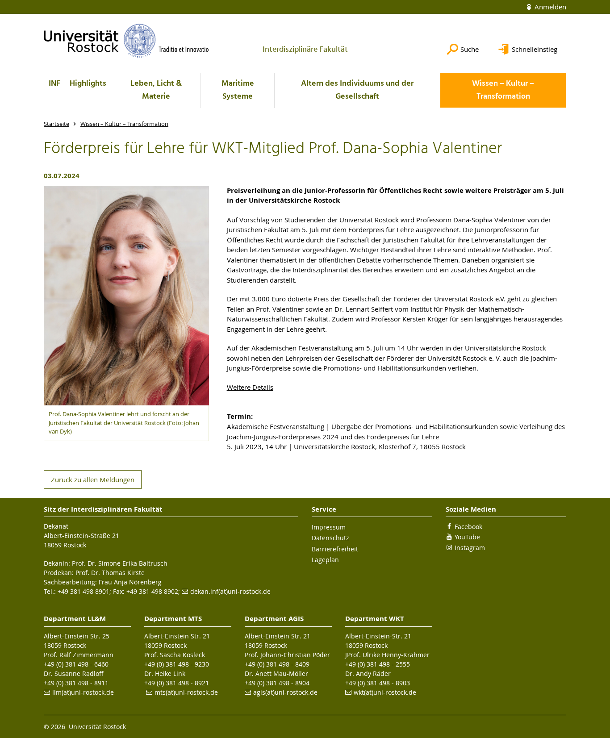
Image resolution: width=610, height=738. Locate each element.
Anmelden (549, 6)
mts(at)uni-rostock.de (186, 692)
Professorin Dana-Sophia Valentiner (471, 219)
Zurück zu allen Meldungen (92, 479)
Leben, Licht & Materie (156, 90)
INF (54, 83)
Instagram (470, 547)
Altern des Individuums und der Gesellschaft (357, 90)
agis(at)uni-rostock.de (285, 692)
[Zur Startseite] (126, 40)
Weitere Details (250, 387)
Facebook (468, 526)
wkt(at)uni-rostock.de (385, 692)
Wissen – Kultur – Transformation (503, 90)
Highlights (88, 83)
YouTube (467, 537)
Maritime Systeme (237, 90)
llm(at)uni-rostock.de (83, 692)
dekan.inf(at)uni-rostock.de (230, 591)
